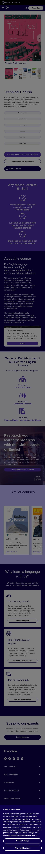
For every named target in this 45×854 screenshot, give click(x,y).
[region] (22, 829)
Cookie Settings (22, 841)
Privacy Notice (31, 835)
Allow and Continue (22, 848)
